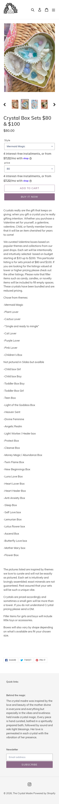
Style (7, 140)
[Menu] (53, 9)
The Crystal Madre (23, 793)
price (7, 162)
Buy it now (29, 196)
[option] (15, 104)
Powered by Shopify (44, 793)
